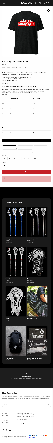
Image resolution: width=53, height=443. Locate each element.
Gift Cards (4, 413)
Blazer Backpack (10, 358)
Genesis (29, 278)
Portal (7, 318)
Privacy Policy (5, 420)
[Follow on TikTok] (14, 430)
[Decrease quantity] (4, 165)
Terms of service (12, 436)
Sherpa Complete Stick (33, 239)
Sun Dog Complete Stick (11, 239)
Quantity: (4, 162)
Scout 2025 (8, 278)
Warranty (4, 418)
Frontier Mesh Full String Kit (34, 358)
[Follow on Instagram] (7, 430)
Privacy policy (5, 436)
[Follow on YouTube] (10, 430)
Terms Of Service (6, 422)
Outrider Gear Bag (32, 318)
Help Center (5, 415)
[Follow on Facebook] (3, 430)
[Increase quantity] (10, 165)
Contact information (21, 436)
